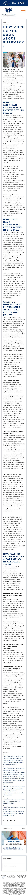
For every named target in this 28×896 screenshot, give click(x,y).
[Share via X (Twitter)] (7, 820)
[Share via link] (14, 820)
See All (23, 828)
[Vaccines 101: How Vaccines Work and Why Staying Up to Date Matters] (14, 838)
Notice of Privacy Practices (14, 885)
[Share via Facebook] (3, 820)
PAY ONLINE (14, 3)
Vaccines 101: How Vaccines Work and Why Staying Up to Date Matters (12, 848)
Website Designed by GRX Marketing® (16, 886)
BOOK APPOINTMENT (7, 3)
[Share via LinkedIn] (11, 820)
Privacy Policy (6, 885)
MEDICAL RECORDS (22, 3)
